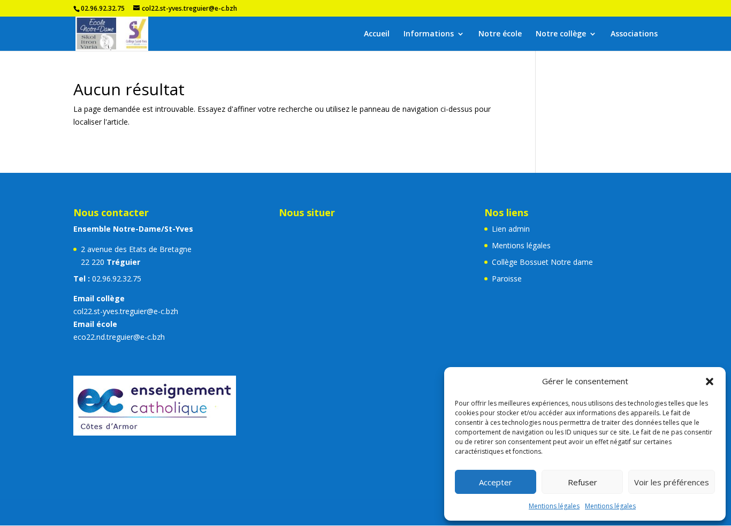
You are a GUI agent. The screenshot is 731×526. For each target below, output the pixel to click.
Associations (634, 34)
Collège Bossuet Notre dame (542, 262)
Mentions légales (554, 505)
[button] (709, 381)
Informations (428, 34)
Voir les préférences (671, 482)
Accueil (377, 34)
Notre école (500, 34)
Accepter (495, 482)
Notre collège (561, 34)
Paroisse (507, 278)
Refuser (582, 482)
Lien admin (511, 229)
